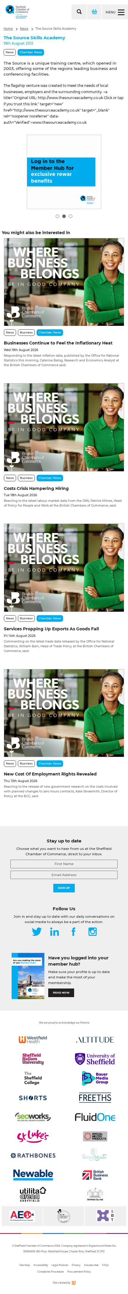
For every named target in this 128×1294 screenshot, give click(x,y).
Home (8, 29)
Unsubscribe (91, 1265)
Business (26, 332)
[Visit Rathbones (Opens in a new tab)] (33, 1155)
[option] (64, 172)
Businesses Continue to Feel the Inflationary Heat (58, 343)
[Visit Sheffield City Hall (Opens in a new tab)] (95, 1194)
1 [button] (57, 216)
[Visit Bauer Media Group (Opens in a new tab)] (95, 1078)
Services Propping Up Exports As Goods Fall (51, 629)
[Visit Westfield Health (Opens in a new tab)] (33, 1039)
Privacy (76, 1265)
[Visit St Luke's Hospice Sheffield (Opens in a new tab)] (33, 1136)
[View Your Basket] (93, 11)
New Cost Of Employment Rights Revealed (50, 774)
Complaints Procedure (50, 1271)
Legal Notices (59, 1265)
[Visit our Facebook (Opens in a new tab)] (73, 932)
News (24, 29)
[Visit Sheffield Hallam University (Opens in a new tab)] (33, 1059)
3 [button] (70, 216)
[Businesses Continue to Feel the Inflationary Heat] (64, 282)
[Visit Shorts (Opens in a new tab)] (33, 1097)
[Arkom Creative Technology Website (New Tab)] (73, 1284)
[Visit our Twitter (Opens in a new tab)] (37, 932)
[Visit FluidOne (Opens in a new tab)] (95, 1117)
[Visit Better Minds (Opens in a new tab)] (95, 1155)
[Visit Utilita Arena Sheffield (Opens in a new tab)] (33, 1194)
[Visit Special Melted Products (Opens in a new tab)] (95, 1136)
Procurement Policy (79, 1271)
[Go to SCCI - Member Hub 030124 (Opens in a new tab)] (64, 172)
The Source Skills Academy (56, 29)
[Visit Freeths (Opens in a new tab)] (95, 1097)
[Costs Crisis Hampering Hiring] (64, 427)
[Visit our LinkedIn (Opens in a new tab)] (54, 932)
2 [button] (64, 216)
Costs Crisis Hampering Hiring (36, 488)
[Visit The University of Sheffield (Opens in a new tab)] (95, 1059)
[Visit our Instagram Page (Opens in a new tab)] (92, 932)
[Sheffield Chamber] (17, 11)
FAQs (105, 1265)
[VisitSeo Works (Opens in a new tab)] (33, 1117)
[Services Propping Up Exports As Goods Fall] (64, 567)
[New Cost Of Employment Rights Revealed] (64, 713)
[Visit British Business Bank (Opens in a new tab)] (95, 1175)
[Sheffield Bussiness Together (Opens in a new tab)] (105, 1216)
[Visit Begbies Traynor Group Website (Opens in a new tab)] (63, 1216)
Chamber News (31, 52)
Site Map (24, 1265)
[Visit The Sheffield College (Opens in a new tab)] (33, 1078)
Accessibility (40, 1265)
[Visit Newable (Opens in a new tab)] (33, 1175)
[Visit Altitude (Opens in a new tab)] (95, 1039)
